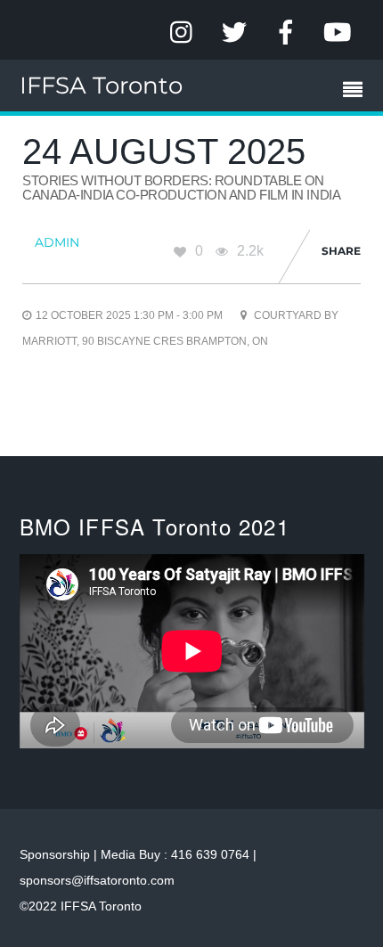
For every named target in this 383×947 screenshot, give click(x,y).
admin (57, 242)
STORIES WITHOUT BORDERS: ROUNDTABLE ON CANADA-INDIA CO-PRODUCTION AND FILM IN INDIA (181, 188)
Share (341, 250)
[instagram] (182, 32)
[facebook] (286, 32)
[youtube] (337, 32)
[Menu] (357, 92)
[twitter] (234, 32)
